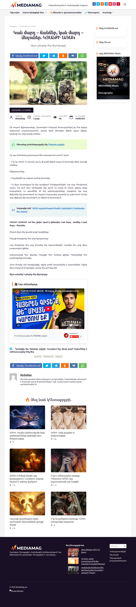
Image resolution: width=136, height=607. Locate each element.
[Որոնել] (124, 546)
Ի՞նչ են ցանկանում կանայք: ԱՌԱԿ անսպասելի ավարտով (68, 520)
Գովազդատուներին (118, 551)
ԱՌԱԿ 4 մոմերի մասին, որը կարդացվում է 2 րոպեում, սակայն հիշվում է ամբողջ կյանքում (26, 478)
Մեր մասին (114, 555)
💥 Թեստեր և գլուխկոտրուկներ (66, 13)
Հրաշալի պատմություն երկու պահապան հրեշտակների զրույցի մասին (26, 521)
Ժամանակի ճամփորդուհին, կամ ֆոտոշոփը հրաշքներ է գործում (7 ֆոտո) (92, 570)
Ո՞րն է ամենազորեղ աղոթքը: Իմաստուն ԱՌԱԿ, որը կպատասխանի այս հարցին (65, 478)
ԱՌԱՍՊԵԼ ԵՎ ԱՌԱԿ (21, 110)
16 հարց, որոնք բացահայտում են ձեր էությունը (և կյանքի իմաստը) (93, 561)
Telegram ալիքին (56, 144)
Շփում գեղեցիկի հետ (33, 13)
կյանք (59, 356)
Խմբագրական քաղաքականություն (118, 559)
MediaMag (26, 374)
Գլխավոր (14, 13)
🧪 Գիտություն (92, 13)
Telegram (34, 349)
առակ (38, 356)
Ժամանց (107, 13)
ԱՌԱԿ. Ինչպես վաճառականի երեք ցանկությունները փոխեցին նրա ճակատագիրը (27, 435)
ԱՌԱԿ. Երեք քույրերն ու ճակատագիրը (63, 434)
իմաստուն (49, 356)
